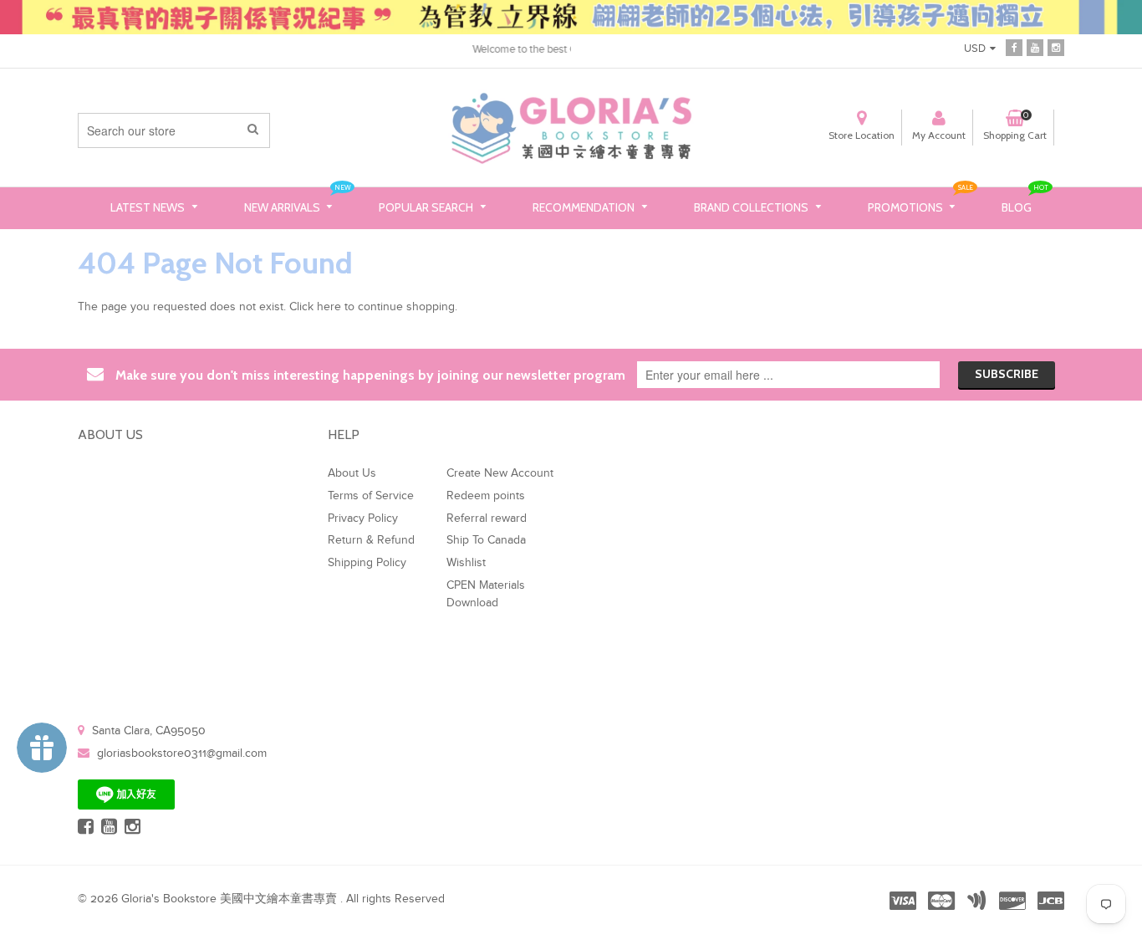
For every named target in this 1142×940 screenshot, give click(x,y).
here (329, 307)
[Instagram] (1056, 47)
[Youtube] (1035, 47)
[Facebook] (1014, 47)
